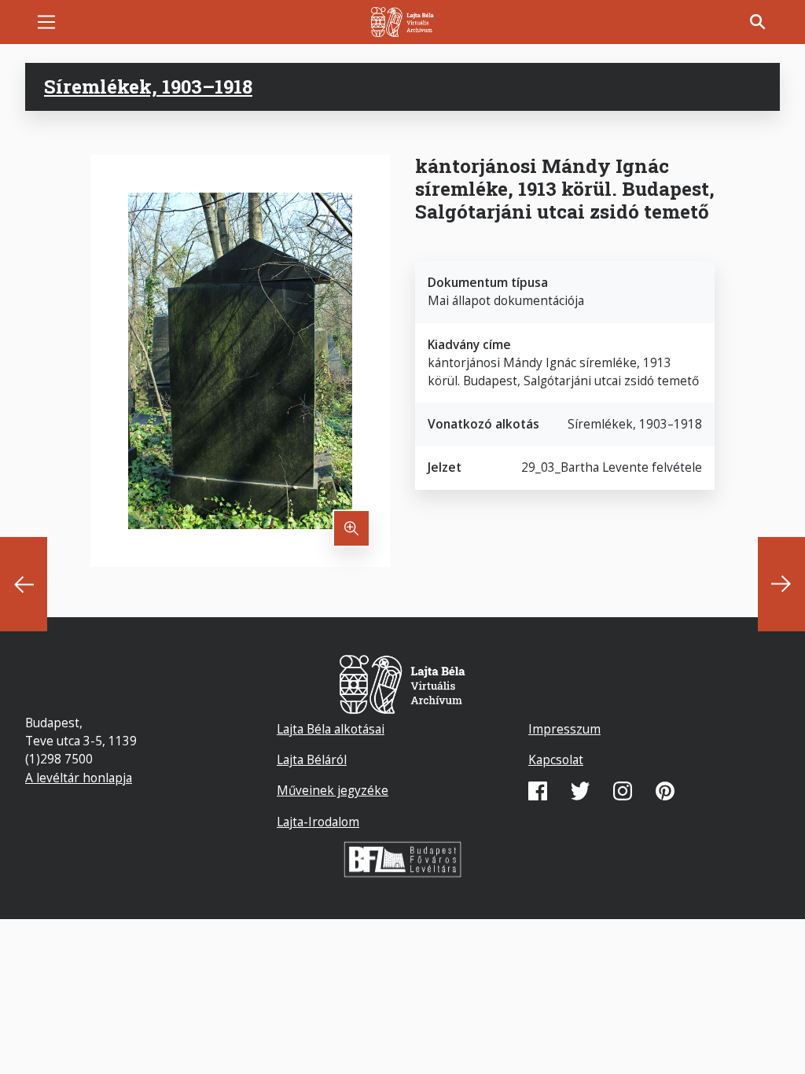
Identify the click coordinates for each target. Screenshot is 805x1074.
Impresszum (564, 728)
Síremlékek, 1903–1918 (148, 86)
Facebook (537, 791)
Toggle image (351, 528)
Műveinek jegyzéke (332, 790)
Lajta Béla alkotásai (330, 728)
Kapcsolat (555, 759)
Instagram (622, 791)
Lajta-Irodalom (318, 821)
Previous (23, 584)
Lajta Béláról (312, 759)
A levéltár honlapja (78, 777)
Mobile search (758, 22)
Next (781, 584)
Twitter (580, 791)
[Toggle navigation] (46, 22)
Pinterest (665, 791)
